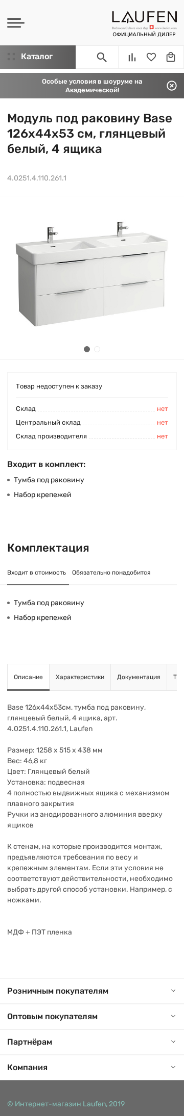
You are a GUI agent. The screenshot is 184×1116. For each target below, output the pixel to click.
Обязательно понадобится (111, 572)
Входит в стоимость (36, 572)
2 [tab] (97, 349)
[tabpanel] (92, 277)
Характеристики (80, 677)
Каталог (36, 56)
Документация (138, 677)
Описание (28, 677)
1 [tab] (87, 349)
